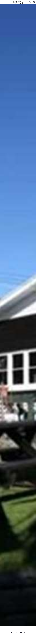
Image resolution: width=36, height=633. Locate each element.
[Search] (34, 2)
